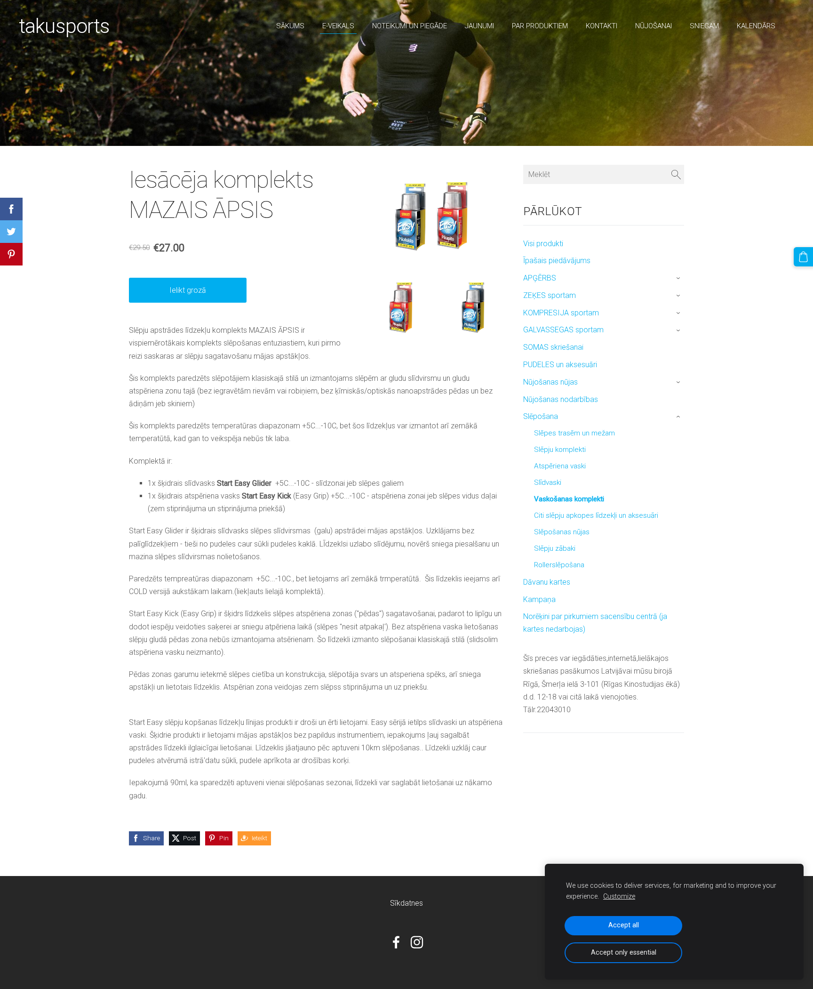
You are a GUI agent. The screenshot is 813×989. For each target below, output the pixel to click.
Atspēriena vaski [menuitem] (560, 466)
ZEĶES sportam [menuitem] (549, 295)
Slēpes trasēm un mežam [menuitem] (574, 433)
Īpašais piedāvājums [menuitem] (556, 260)
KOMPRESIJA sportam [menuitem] (561, 312)
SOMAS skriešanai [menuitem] (553, 347)
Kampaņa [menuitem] (539, 599)
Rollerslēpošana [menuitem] (559, 565)
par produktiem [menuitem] (540, 26)
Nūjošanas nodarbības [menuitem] (560, 399)
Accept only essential (623, 953)
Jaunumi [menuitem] (479, 26)
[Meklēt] (676, 174)
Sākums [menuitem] (290, 26)
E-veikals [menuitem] (338, 26)
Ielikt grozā (187, 290)
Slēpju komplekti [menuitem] (560, 449)
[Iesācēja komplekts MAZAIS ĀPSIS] (400, 307)
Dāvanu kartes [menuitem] (546, 582)
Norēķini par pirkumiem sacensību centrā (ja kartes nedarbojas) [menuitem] (595, 623)
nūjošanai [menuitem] (653, 26)
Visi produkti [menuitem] (543, 243)
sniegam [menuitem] (704, 26)
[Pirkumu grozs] (803, 256)
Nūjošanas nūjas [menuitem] (550, 382)
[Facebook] (396, 942)
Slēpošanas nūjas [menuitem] (562, 532)
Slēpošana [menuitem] (540, 416)
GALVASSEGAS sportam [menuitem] (563, 329)
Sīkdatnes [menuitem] (406, 903)
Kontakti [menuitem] (601, 26)
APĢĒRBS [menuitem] (539, 277)
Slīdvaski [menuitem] (547, 482)
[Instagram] (416, 942)
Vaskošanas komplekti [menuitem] (569, 499)
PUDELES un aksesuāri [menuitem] (560, 364)
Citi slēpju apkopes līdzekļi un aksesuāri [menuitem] (596, 515)
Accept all (623, 925)
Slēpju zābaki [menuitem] (554, 548)
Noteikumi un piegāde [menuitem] (409, 26)
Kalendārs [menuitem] (756, 26)
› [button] (679, 278)
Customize (619, 897)
